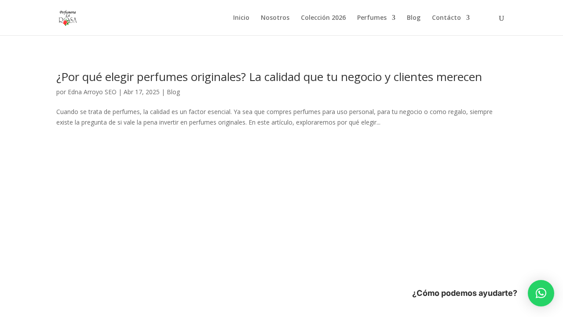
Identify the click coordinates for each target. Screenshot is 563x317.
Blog (413, 18)
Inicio (241, 18)
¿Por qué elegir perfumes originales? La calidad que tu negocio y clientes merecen (269, 77)
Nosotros (275, 18)
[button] (541, 293)
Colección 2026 (323, 18)
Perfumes (372, 18)
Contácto (446, 18)
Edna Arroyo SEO (92, 92)
